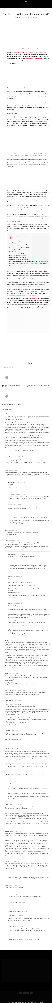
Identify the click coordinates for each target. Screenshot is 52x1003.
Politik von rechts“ (33, 298)
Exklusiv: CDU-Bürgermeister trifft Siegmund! (12, 404)
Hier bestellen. (40, 307)
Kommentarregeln (33, 997)
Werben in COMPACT (23, 997)
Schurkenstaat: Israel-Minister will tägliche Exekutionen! (11, 386)
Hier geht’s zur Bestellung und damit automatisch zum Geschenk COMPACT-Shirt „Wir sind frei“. (28, 263)
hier (26, 87)
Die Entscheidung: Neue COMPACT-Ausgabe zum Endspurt (38, 386)
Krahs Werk (14, 306)
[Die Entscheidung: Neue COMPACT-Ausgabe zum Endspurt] (38, 377)
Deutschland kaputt (19, 362)
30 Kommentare (34, 17)
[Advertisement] (28, 75)
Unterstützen (13, 997)
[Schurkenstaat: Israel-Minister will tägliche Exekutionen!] (13, 377)
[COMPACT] (26, 5)
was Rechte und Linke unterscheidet (24, 52)
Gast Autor (19, 17)
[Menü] (26, 1)
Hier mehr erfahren (32, 60)
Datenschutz (42, 997)
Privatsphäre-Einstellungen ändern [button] (37, 1002)
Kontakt (7, 997)
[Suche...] (48, 1)
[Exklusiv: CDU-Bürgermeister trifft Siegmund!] (13, 396)
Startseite (17, 10)
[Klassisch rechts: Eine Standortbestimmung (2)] (26, 46)
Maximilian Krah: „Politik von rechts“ (34, 58)
